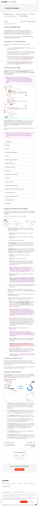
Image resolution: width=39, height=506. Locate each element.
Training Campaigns (24, 16)
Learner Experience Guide (12, 49)
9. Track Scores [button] (8, 170)
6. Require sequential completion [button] (11, 159)
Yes (29, 21)
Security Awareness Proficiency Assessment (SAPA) (16, 425)
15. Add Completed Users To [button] (10, 192)
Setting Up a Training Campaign (24, 36)
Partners (26, 483)
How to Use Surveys (17, 412)
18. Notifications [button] (8, 203)
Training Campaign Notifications (21, 62)
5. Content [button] (7, 156)
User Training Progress (19, 421)
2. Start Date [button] (7, 145)
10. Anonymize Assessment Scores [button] (11, 174)
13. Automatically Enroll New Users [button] (11, 185)
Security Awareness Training (21, 14)
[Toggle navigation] (37, 1)
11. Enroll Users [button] (8, 178)
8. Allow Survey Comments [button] (10, 167)
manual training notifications (20, 314)
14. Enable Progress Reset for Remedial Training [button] (14, 189)
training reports (17, 32)
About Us (32, 483)
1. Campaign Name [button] (8, 141)
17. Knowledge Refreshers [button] (10, 199)
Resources (14, 483)
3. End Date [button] (7, 148)
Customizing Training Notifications (13, 63)
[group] (19, 141)
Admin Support (32, 14)
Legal (14, 492)
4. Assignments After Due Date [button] (11, 152)
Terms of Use (23, 492)
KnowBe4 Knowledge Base (8, 14)
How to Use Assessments (27, 135)
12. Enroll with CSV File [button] (9, 181)
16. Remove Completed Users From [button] (11, 196)
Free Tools (20, 483)
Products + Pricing (6, 483)
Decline (32, 501)
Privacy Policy (18, 492)
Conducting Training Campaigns (10, 16)
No (33, 21)
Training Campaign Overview (9, 444)
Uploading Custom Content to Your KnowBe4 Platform (19, 58)
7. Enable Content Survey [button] (10, 163)
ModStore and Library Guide (27, 57)
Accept (24, 501)
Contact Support (19, 469)
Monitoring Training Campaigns (11, 37)
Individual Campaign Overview (29, 290)
